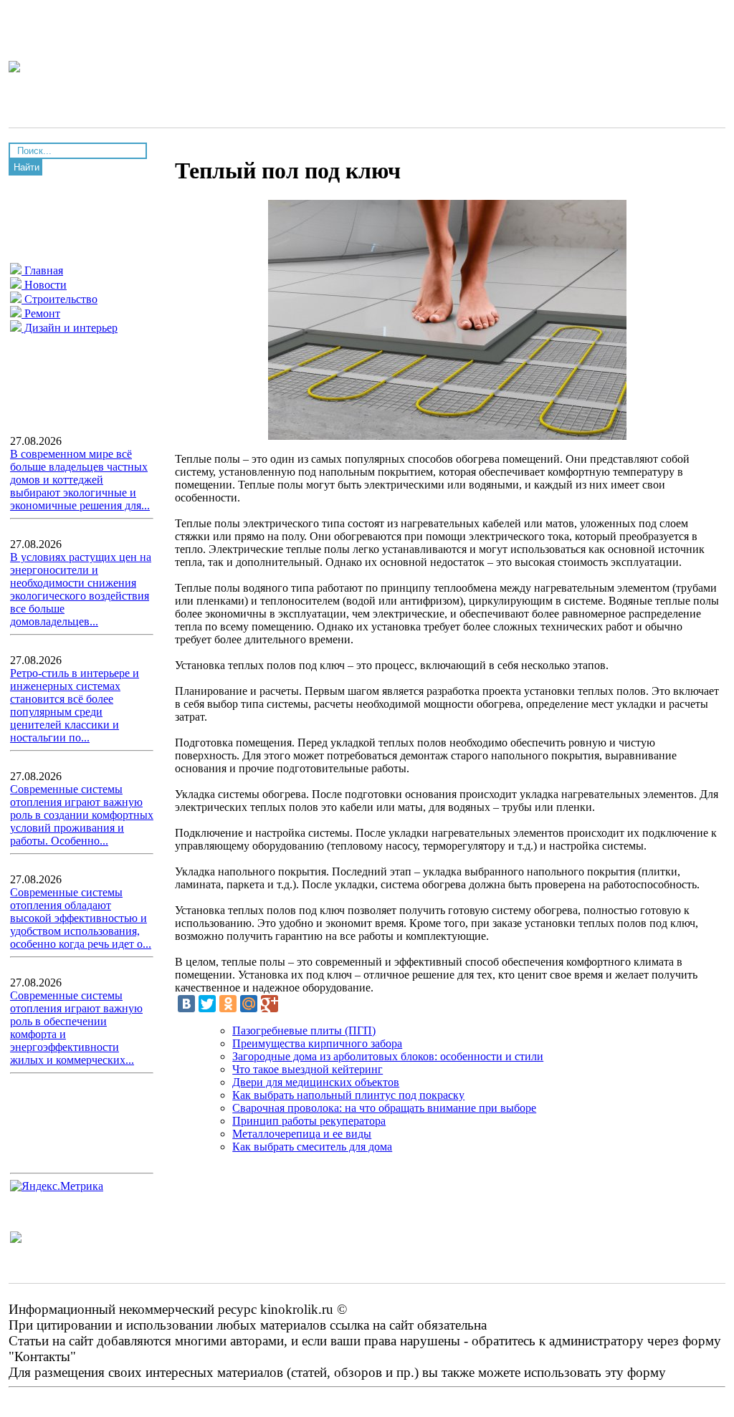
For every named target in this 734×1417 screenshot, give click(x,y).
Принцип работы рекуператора (309, 1121)
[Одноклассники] (228, 1003)
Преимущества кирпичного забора (317, 1043)
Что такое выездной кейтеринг (307, 1069)
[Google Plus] (269, 1003)
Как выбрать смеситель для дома (312, 1146)
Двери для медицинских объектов (315, 1082)
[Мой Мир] (248, 1003)
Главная (42, 270)
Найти (26, 167)
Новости (44, 285)
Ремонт (41, 313)
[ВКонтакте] (186, 1003)
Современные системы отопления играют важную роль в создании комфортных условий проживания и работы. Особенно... (81, 815)
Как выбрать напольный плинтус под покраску (348, 1095)
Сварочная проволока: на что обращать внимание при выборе (384, 1108)
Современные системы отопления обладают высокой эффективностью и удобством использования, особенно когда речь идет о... (80, 918)
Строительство (59, 299)
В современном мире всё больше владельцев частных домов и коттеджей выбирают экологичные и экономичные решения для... (80, 479)
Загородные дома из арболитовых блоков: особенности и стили (387, 1056)
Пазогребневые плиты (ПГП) (304, 1030)
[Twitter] (207, 1003)
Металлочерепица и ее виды (301, 1134)
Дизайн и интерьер (70, 328)
